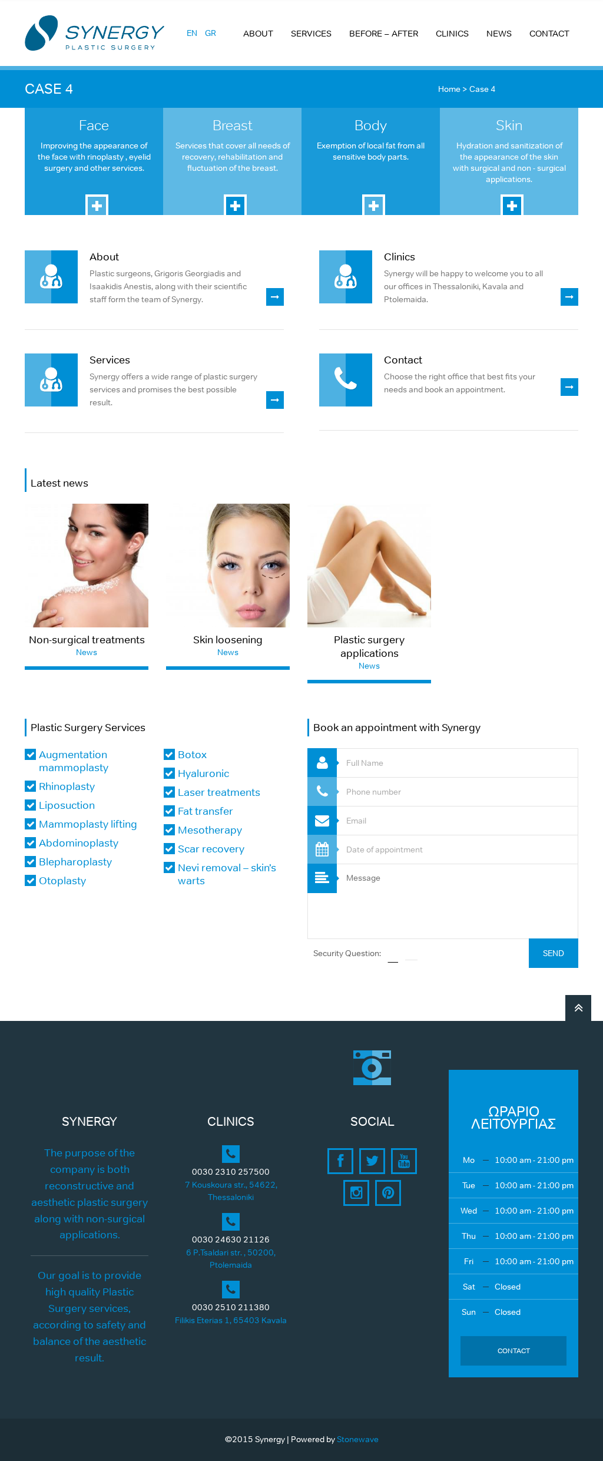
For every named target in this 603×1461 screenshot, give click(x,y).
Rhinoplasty (67, 786)
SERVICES (311, 33)
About (104, 256)
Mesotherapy (210, 830)
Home (449, 89)
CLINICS (452, 33)
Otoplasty (62, 880)
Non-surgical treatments (87, 639)
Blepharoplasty (75, 861)
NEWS (499, 33)
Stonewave (358, 1439)
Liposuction (67, 805)
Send (553, 953)
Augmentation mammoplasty (73, 761)
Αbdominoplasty (78, 843)
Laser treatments (219, 792)
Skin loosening (228, 639)
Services (110, 359)
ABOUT (258, 33)
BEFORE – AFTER (383, 33)
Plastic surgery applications (369, 646)
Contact (403, 359)
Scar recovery (211, 848)
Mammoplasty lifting (88, 824)
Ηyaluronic (203, 773)
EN (192, 33)
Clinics (399, 256)
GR (210, 33)
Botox (192, 754)
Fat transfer (205, 811)
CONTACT (549, 33)
